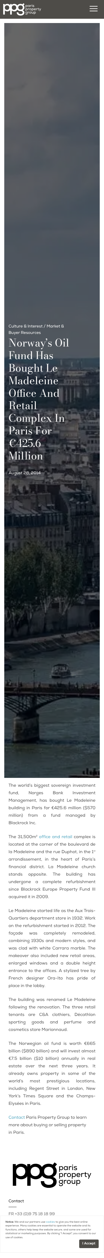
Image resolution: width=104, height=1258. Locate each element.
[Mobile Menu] (93, 9)
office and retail (55, 837)
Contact (17, 1118)
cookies (50, 1222)
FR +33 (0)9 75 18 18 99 (32, 1214)
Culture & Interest (26, 327)
